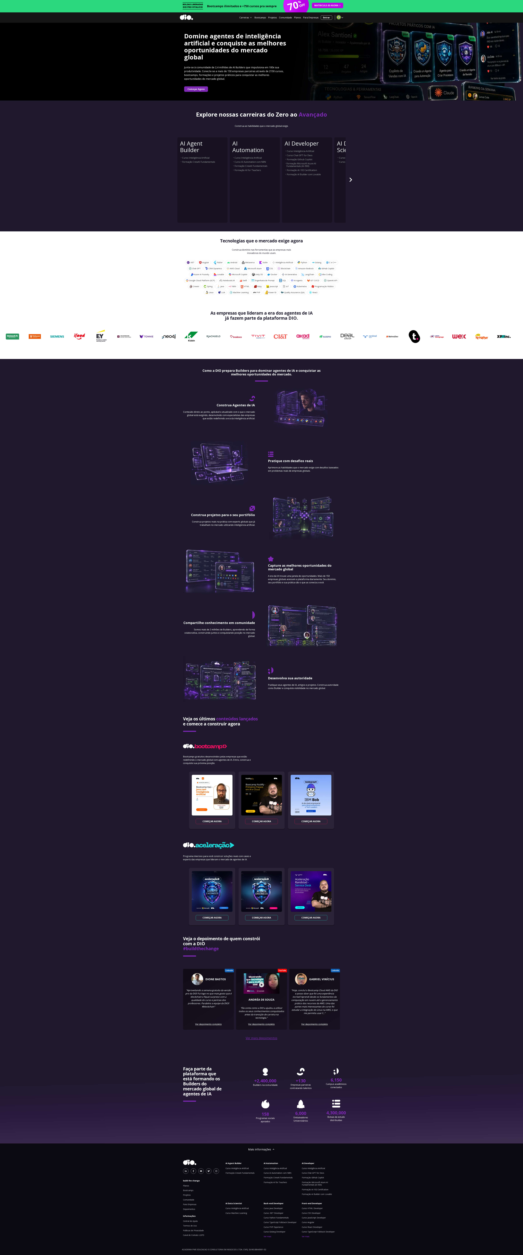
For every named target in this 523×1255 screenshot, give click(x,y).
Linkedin (229, 970)
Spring (209, 286)
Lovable (220, 274)
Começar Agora (196, 89)
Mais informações (259, 1149)
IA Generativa (291, 274)
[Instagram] (216, 1171)
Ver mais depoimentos (261, 1038)
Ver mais (267, 1236)
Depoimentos (189, 1209)
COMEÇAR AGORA (212, 821)
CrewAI (196, 286)
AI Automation (248, 146)
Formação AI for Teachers (248, 170)
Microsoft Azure (254, 268)
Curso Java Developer (273, 1208)
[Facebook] (193, 1171)
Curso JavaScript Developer (314, 1217)
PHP (258, 292)
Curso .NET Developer (273, 1213)
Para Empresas (311, 17)
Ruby (259, 286)
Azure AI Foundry (201, 274)
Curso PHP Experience (273, 1227)
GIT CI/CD (314, 280)
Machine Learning (241, 292)
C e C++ (332, 262)
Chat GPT (196, 268)
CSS (271, 268)
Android (233, 262)
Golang (318, 262)
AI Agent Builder (191, 146)
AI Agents (298, 280)
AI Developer (302, 143)
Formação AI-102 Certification (302, 170)
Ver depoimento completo (208, 1024)
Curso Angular (308, 1222)
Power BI (272, 292)
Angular (205, 262)
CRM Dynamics (215, 268)
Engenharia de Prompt (265, 280)
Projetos (272, 17)
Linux (211, 292)
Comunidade (285, 17)
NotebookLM (229, 280)
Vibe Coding (327, 274)
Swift (245, 280)
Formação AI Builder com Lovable (304, 174)
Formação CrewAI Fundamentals (198, 162)
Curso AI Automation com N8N (250, 162)
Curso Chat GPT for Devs (299, 155)
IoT (287, 286)
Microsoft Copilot (239, 274)
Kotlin (265, 262)
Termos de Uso (190, 1225)
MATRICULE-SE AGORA (326, 5)
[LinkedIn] (185, 1171)
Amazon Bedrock (306, 268)
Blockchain (285, 268)
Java (222, 286)
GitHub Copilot (327, 268)
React (314, 292)
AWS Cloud (235, 268)
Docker (274, 274)
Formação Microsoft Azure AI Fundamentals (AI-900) (301, 164)
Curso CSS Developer (311, 1213)
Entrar (326, 17)
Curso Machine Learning (236, 1213)
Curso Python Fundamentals (276, 1217)
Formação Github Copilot (299, 159)
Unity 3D (259, 274)
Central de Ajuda (190, 1221)
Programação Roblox (324, 286)
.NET (192, 262)
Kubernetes (302, 286)
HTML (246, 286)
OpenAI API (332, 280)
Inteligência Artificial (284, 262)
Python (304, 262)
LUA (223, 292)
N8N (234, 286)
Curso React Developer (312, 1227)
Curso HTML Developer (312, 1208)
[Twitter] (208, 1171)
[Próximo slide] (350, 180)
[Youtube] (201, 1171)
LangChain (309, 274)
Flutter (220, 262)
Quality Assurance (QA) (294, 292)
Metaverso (250, 262)
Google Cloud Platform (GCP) (202, 280)
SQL (284, 280)
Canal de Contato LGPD (193, 1235)
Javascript (274, 286)
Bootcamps (260, 17)
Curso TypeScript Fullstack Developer (280, 1222)
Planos (297, 17)
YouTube (282, 970)
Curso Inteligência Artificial (195, 158)
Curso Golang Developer (274, 1231)
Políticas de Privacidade (193, 1230)
